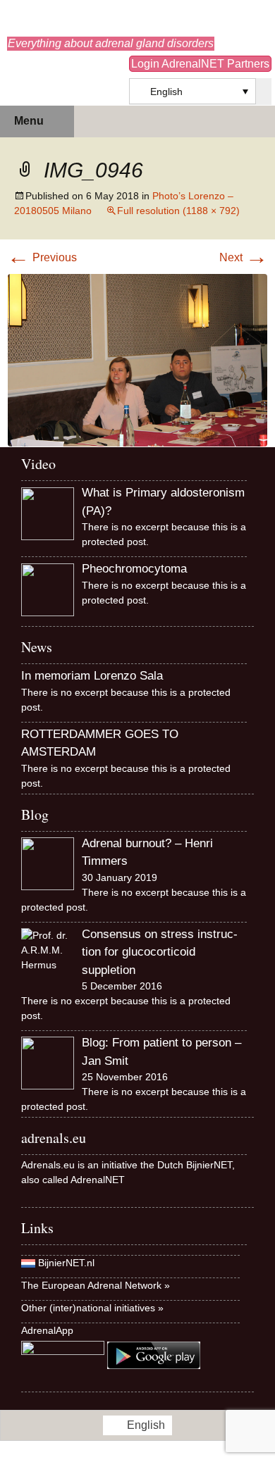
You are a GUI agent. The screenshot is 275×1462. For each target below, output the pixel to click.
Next (243, 257)
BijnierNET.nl (66, 1262)
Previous (42, 257)
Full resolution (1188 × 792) (178, 210)
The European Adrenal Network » (95, 1285)
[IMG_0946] (137, 360)
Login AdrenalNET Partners (200, 64)
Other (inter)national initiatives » (92, 1307)
